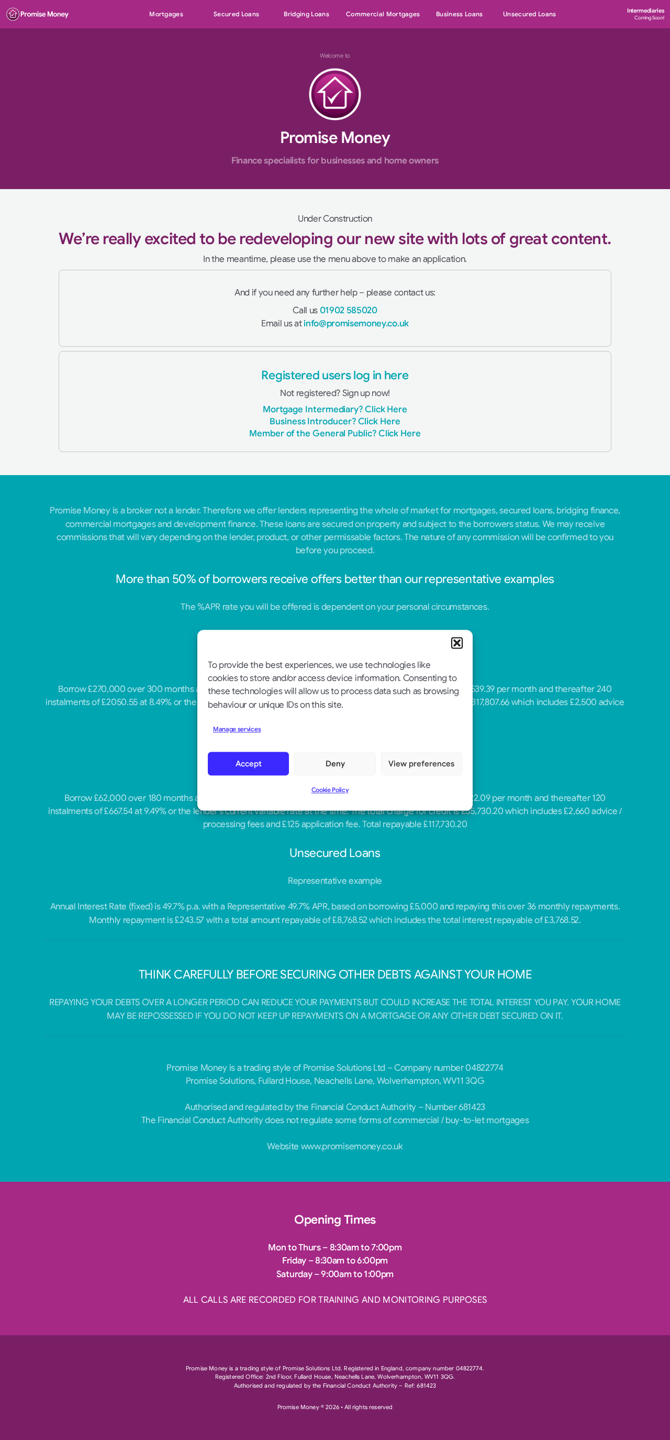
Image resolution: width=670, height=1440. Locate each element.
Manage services (237, 729)
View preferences (421, 763)
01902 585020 (348, 310)
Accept (249, 763)
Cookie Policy (330, 790)
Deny (335, 763)
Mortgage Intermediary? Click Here (335, 409)
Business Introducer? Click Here (335, 421)
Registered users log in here (334, 375)
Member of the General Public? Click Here (335, 433)
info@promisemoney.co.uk (356, 323)
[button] (457, 642)
